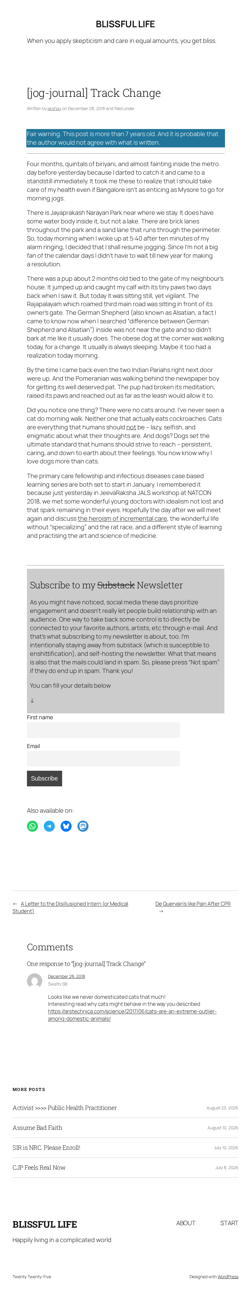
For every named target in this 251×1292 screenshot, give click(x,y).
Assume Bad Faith (37, 1127)
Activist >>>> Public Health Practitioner (65, 1108)
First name (40, 717)
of (115, 518)
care (161, 518)
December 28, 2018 (66, 976)
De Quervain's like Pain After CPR (193, 903)
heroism (100, 518)
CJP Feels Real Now (39, 1167)
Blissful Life (125, 23)
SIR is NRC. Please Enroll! (46, 1147)
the (83, 518)
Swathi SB (57, 984)
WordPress (228, 1276)
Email (33, 746)
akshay (54, 108)
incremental (136, 518)
